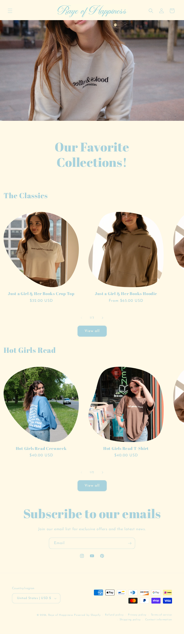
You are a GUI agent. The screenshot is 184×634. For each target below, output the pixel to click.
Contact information (158, 619)
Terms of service (161, 615)
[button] (10, 11)
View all (92, 331)
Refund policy (114, 615)
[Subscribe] (129, 543)
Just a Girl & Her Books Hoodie (126, 293)
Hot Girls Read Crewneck (41, 448)
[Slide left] (81, 318)
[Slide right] (102, 318)
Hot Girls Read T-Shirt (126, 448)
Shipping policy (130, 619)
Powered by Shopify (87, 615)
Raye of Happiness (60, 615)
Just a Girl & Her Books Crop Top (41, 293)
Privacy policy (137, 615)
